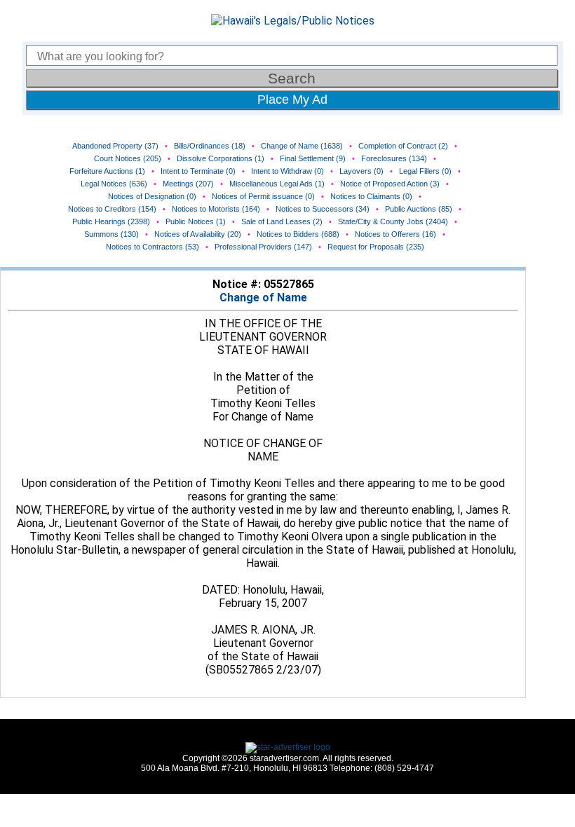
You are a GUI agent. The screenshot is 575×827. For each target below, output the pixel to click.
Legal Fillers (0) (425, 171)
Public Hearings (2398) (111, 221)
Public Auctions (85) (418, 209)
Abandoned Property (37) (115, 146)
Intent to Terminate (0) (198, 171)
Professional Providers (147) (263, 246)
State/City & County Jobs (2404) (393, 221)
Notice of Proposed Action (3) (390, 183)
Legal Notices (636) (114, 183)
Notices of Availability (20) (197, 234)
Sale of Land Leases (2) (282, 221)
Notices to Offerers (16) (395, 234)
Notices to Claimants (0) (371, 196)
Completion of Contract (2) (403, 146)
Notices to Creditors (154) (112, 209)
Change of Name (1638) (302, 146)
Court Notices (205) (127, 158)
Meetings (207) (188, 183)
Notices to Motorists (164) (216, 209)
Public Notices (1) (195, 221)
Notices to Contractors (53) (152, 246)
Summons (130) (111, 234)
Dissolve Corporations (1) (220, 158)
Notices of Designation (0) (152, 196)
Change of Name (263, 297)
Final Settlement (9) (313, 158)
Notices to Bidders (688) (298, 234)
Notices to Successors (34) (323, 209)
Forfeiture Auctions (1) (107, 171)
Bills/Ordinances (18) (209, 146)
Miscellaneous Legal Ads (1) (277, 183)
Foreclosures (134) (394, 158)
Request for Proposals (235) (375, 246)
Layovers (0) (361, 171)
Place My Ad (292, 100)
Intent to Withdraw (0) (287, 171)
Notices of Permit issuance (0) (263, 196)
